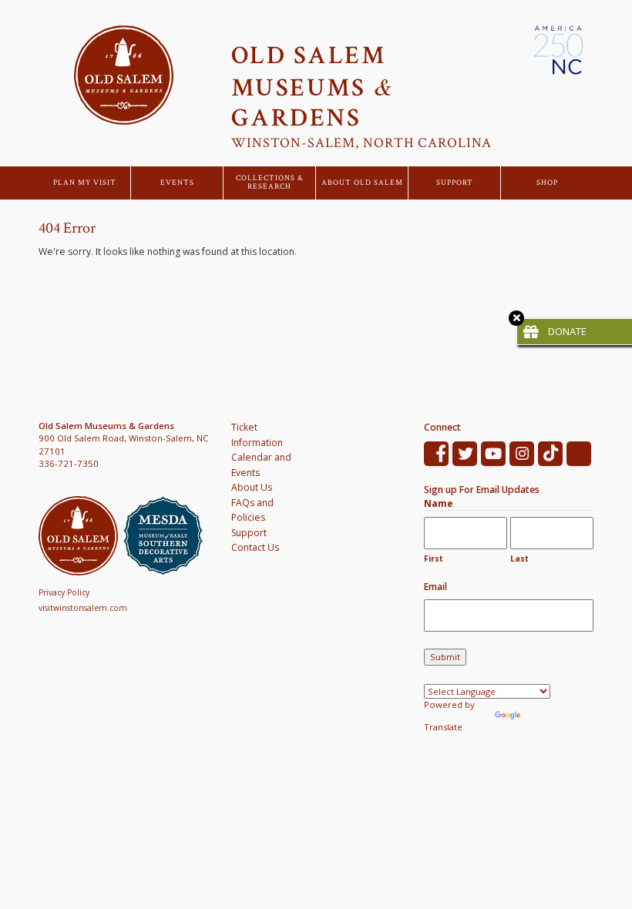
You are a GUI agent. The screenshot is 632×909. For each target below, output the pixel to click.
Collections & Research (270, 183)
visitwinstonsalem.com (83, 607)
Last (519, 558)
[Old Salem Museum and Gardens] (81, 535)
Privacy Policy (64, 592)
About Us (251, 487)
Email (435, 586)
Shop (547, 183)
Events (177, 183)
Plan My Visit (84, 183)
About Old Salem (362, 183)
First (433, 558)
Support (454, 183)
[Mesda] (165, 535)
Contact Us (255, 547)
